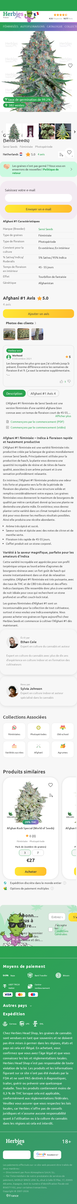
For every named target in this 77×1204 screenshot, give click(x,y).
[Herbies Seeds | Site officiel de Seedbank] (22, 15)
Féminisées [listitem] (10, 26)
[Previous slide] (2, 131)
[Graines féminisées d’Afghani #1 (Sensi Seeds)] (38, 71)
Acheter (31, 871)
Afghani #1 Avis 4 (43, 393)
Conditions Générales (61, 932)
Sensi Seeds (45, 229)
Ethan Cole (29, 642)
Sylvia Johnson (31, 688)
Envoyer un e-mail (38, 209)
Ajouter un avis (38, 314)
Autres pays (15, 1005)
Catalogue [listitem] (55, 26)
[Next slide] (74, 131)
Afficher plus (63, 416)
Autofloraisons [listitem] (32, 26)
